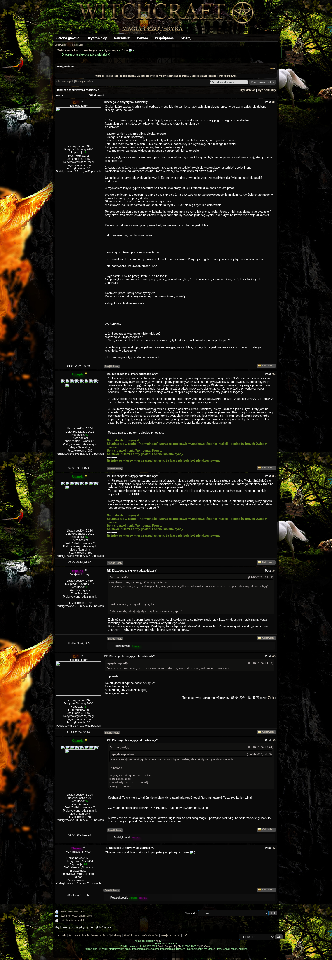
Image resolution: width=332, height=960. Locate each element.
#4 (274, 570)
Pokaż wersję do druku (73, 911)
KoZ (158, 940)
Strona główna (67, 38)
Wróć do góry (131, 935)
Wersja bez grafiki (170, 935)
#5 (274, 656)
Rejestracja (76, 44)
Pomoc (142, 38)
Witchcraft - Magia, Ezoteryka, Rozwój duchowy (95, 935)
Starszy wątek (65, 81)
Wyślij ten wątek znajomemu (76, 915)
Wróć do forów (150, 935)
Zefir (271, 697)
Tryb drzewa (247, 90)
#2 (274, 374)
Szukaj (186, 38)
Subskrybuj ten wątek (72, 920)
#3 (274, 476)
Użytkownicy (97, 38)
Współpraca (164, 38)
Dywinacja (111, 50)
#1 (274, 102)
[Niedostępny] (86, 374)
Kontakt (62, 935)
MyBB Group (204, 946)
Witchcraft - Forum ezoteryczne (79, 50)
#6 (274, 740)
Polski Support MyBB (169, 946)
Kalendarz (122, 38)
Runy (124, 50)
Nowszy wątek (83, 81)
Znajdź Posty (112, 366)
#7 (274, 847)
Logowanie (61, 44)
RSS (185, 935)
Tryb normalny (266, 90)
